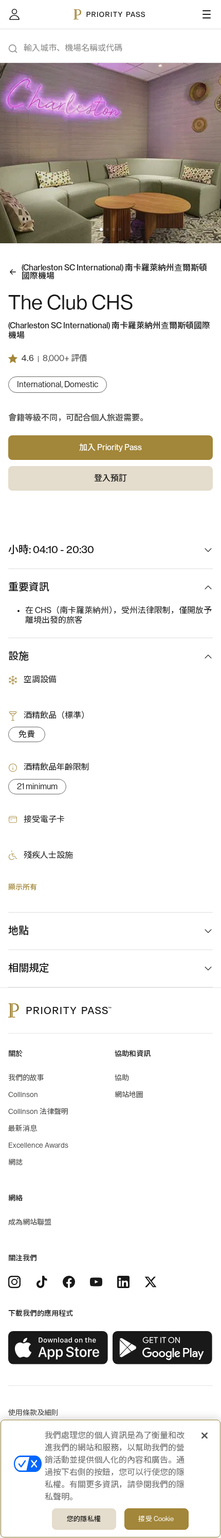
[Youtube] (96, 1282)
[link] (58, 1348)
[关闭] (204, 1435)
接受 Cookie (156, 1518)
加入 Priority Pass (110, 448)
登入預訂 (110, 478)
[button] (101, 229)
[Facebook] (69, 1282)
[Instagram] (14, 1282)
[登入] (14, 14)
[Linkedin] (123, 1282)
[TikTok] (41, 1282)
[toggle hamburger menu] (206, 14)
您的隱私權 (84, 1518)
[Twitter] (150, 1282)
